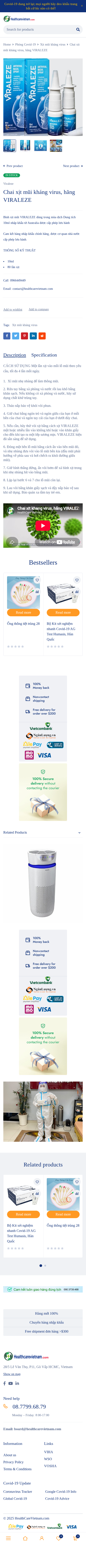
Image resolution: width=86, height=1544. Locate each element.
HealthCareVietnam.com (32, 1518)
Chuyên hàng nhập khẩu (47, 1322)
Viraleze (8, 183)
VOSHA (50, 1466)
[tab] (14, 355)
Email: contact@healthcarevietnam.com (28, 288)
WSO (48, 1459)
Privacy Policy (13, 1462)
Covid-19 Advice (57, 1498)
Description (14, 355)
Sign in (42, 1538)
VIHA (48, 1452)
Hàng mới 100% (46, 1313)
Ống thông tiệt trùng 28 (23, 623)
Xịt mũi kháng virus (52, 44)
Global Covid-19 (15, 1498)
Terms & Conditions (17, 1469)
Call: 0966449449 (14, 280)
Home (7, 44)
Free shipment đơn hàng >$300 (46, 1331)
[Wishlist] (12, 309)
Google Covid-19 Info (60, 1491)
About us (9, 1455)
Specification (44, 355)
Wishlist (61, 1536)
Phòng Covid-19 (25, 44)
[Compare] (39, 309)
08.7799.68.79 (29, 1406)
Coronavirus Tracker (17, 1491)
